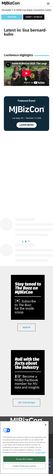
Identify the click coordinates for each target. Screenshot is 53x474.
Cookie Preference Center (24, 466)
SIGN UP (26, 327)
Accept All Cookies (24, 459)
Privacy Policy (40, 452)
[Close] (45, 425)
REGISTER (12, 17)
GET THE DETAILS (26, 402)
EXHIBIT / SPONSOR (33, 17)
